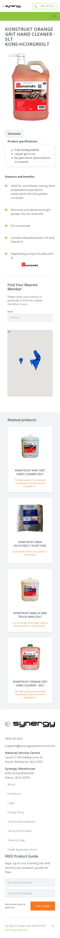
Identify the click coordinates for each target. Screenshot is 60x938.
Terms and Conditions (21, 821)
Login (11, 803)
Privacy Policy (16, 812)
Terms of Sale (16, 840)
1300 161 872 (47, 5)
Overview (14, 134)
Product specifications (22, 141)
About (11, 784)
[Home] (11, 6)
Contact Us (14, 793)
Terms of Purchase (19, 831)
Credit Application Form (22, 849)
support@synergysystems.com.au (30, 746)
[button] (36, 367)
